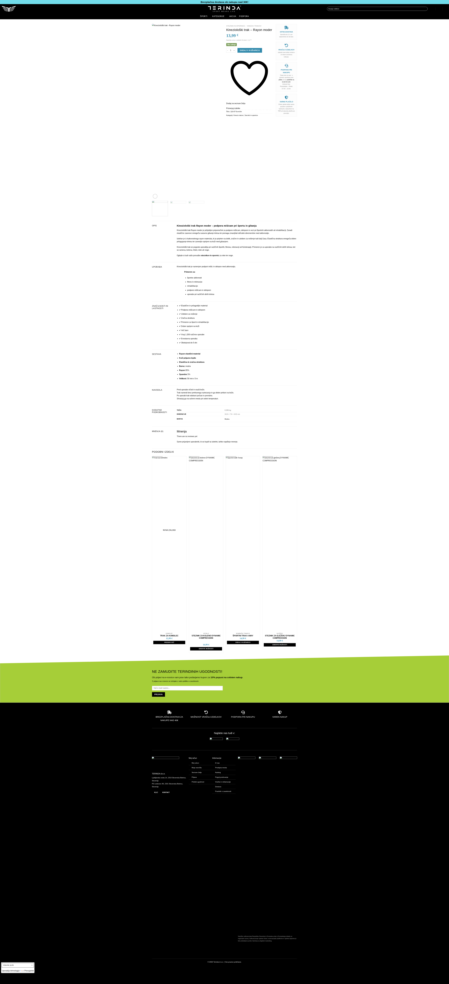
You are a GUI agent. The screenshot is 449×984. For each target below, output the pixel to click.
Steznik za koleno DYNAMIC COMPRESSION (206, 637)
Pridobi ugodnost (198, 782)
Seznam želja (197, 772)
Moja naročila (197, 768)
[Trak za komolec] (169, 543)
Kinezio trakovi (254, 26)
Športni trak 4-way (243, 636)
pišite (280, 80)
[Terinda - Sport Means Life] (224, 8)
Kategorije (218, 16)
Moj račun (195, 763)
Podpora (244, 16)
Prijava (194, 777)
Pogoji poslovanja (221, 777)
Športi (203, 16)
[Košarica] (446, 8)
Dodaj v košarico (250, 50)
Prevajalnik (29, 971)
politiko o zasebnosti (190, 681)
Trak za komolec (169, 636)
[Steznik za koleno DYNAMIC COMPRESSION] (206, 543)
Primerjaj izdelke (233, 108)
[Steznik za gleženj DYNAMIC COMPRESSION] (280, 543)
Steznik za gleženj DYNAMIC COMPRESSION (280, 637)
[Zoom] (155, 196)
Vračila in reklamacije (223, 782)
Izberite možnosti (206, 648)
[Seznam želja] (439, 8)
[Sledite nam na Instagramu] (157, 962)
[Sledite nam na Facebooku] (154, 962)
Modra (227, 419)
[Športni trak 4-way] (243, 543)
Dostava (218, 787)
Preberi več (169, 642)
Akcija (232, 16)
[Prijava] (432, 8)
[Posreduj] (425, 9)
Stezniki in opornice (235, 26)
